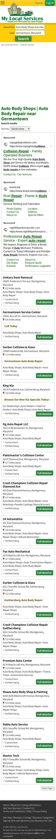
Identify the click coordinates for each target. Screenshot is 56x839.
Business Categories (43, 817)
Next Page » (48, 788)
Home (6, 805)
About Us (15, 805)
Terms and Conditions (14, 811)
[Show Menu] (3, 2)
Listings (27, 817)
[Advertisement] (28, 76)
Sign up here (9, 820)
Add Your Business (12, 808)
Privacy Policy (40, 811)
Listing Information (30, 805)
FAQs (29, 811)
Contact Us (28, 808)
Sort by (5, 128)
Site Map (7, 817)
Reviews (17, 817)
